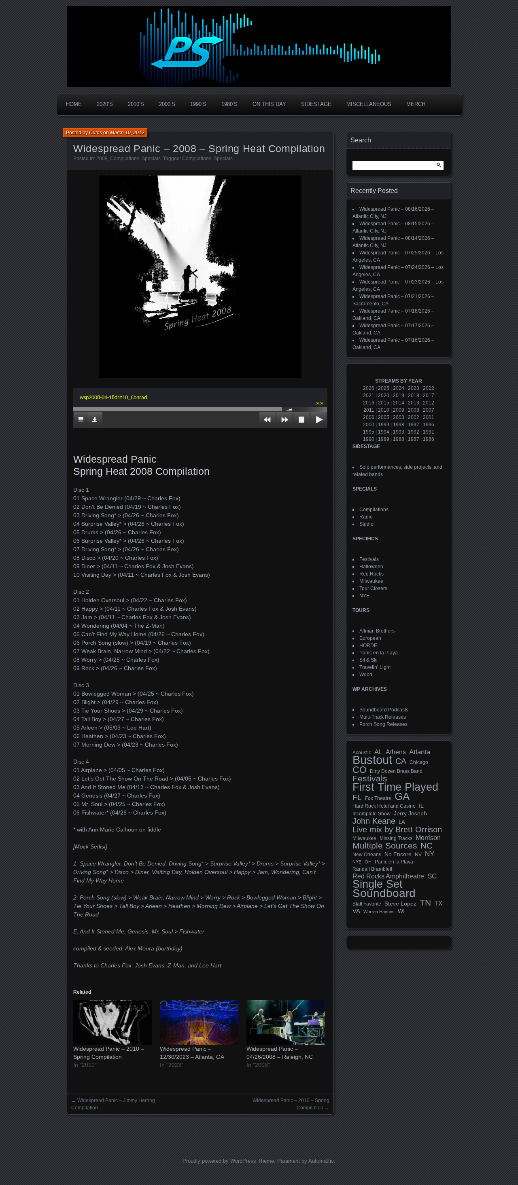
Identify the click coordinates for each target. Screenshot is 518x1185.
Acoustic (361, 752)
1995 (368, 432)
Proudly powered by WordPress (219, 1161)
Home (74, 104)
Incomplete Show (371, 814)
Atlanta (419, 752)
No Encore (398, 854)
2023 (413, 388)
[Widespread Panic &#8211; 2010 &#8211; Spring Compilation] (112, 1022)
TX (438, 903)
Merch (415, 104)
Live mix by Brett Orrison (397, 829)
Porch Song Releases (383, 724)
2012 (428, 403)
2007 (428, 410)
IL (421, 805)
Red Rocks (371, 574)
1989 (383, 439)
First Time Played (395, 787)
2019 (398, 395)
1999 (383, 424)
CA (400, 761)
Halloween (371, 566)
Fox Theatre (378, 798)
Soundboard (384, 893)
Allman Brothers (377, 631)
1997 (413, 424)
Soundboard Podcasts (383, 710)
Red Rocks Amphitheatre (388, 876)
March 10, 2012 (127, 132)
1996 (428, 424)
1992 (413, 432)
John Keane (373, 821)
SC (432, 876)
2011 (368, 410)
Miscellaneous (368, 104)
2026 (368, 388)
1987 (413, 439)
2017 (428, 395)
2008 (102, 158)
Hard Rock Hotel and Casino (384, 806)
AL (378, 752)
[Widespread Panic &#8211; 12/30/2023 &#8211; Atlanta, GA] (199, 1022)
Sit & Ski (368, 660)
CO (359, 769)
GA (402, 796)
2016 (368, 403)
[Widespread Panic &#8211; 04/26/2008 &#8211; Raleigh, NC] (285, 1022)
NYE (364, 596)
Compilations (124, 158)
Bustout (372, 760)
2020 (383, 395)
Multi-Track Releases (382, 717)
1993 (398, 432)
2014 (398, 403)
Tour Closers (373, 588)
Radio (366, 517)
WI (401, 911)
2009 (398, 410)
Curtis (95, 132)
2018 (413, 395)
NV (418, 854)
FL (357, 797)
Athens (396, 751)
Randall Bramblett (372, 869)
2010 (383, 410)
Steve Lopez (400, 903)
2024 (398, 388)
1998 (398, 424)
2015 (383, 403)
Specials (151, 158)
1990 (368, 439)
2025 (383, 388)
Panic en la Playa (378, 653)
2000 (368, 424)
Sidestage (316, 104)
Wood (365, 674)
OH (368, 861)
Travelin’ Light (375, 667)
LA (402, 822)
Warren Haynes (379, 911)
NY (429, 854)
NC (426, 845)
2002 (413, 417)
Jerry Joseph (410, 813)
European (370, 638)
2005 (383, 417)
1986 (428, 439)
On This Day (269, 104)
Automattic (321, 1161)
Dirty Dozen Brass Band (396, 771)
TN (425, 902)
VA (356, 911)
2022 (428, 388)
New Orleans (366, 854)
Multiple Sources (384, 845)
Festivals (369, 559)
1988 (398, 439)
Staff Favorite (366, 903)
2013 (413, 403)
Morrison (428, 837)
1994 (383, 432)
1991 (428, 432)
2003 (398, 417)
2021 (368, 395)
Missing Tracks (396, 838)
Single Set (377, 884)
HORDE (368, 645)
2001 (428, 417)
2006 (368, 417)
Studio (366, 524)
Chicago (419, 762)
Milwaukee (371, 581)
